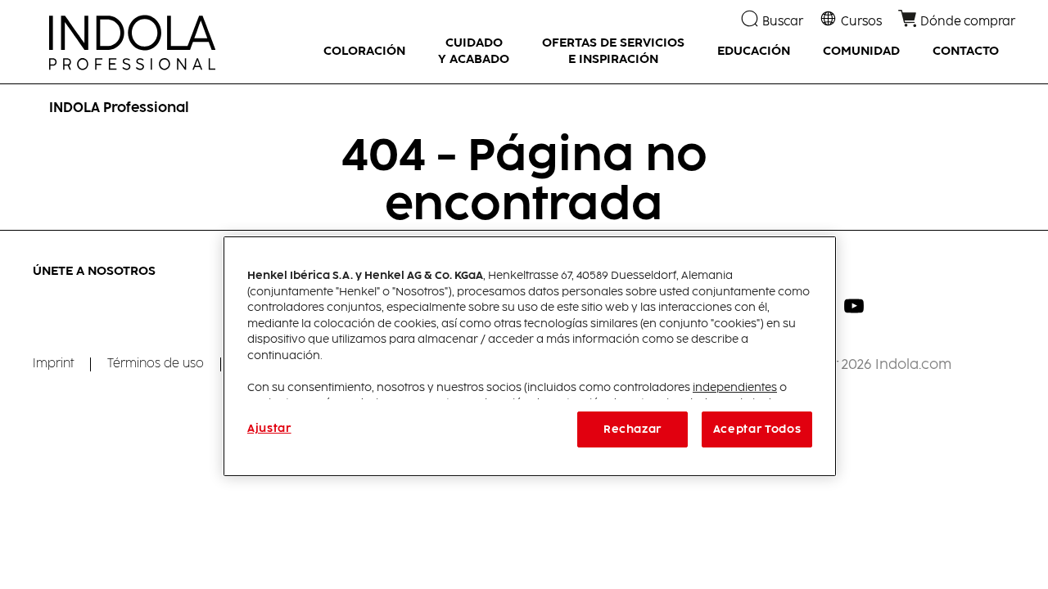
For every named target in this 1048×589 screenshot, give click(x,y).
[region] (530, 356)
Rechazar (632, 429)
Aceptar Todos (757, 429)
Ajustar (269, 428)
